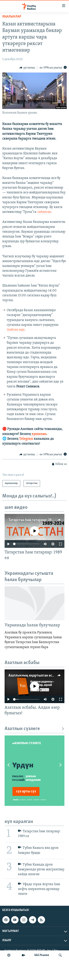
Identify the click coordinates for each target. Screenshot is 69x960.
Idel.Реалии (41, 955)
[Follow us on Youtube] (14, 919)
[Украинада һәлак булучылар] (34, 603)
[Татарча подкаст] (9, 955)
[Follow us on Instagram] (23, 919)
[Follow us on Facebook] (6, 919)
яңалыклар (11, 16)
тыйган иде (16, 330)
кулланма (39, 434)
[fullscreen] (60, 544)
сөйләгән (44, 212)
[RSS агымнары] (41, 919)
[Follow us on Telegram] (32, 919)
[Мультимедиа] (23, 955)
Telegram (26, 439)
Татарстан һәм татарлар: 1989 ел (34, 520)
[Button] (27, 67)
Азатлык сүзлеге (22, 728)
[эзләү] (60, 955)
